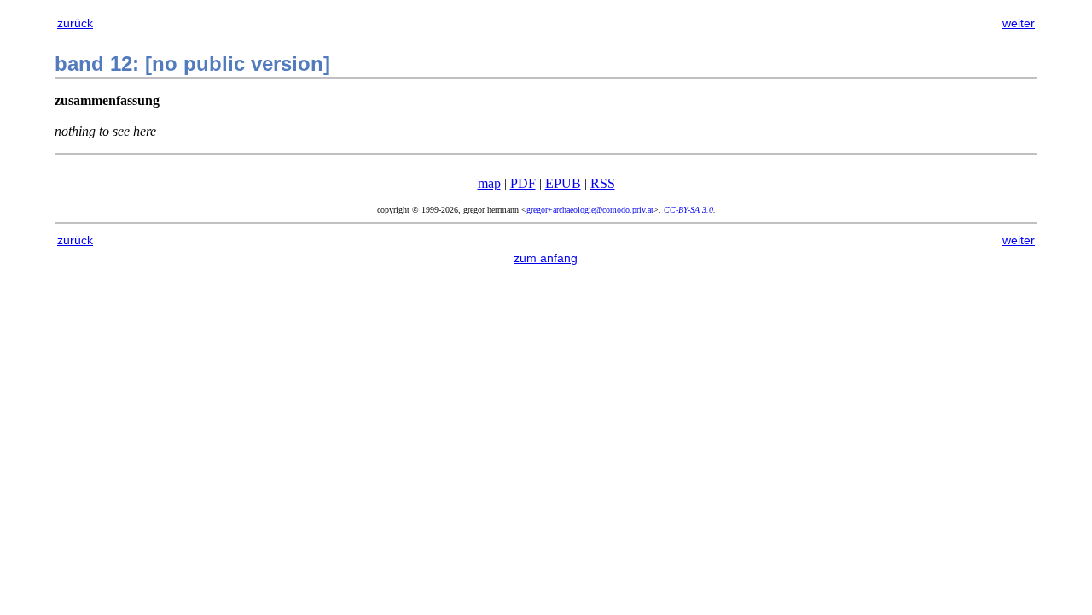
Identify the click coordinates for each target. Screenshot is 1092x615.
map (489, 183)
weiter (1018, 23)
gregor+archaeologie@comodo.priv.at (589, 209)
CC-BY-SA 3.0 (688, 209)
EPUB (563, 183)
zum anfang (546, 258)
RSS (602, 183)
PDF (523, 183)
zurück (75, 23)
